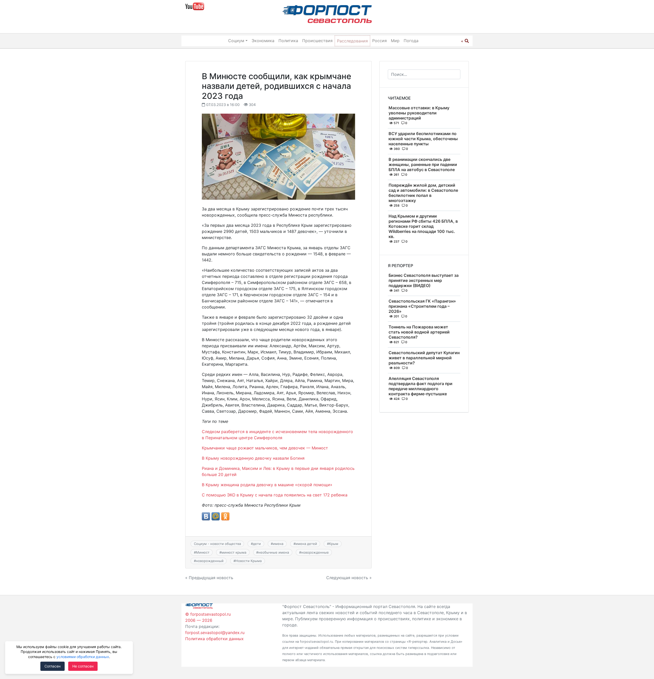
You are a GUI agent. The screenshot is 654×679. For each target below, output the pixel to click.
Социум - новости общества (217, 544)
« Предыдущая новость (209, 577)
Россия (379, 40)
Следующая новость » (349, 577)
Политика (288, 40)
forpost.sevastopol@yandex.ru (214, 632)
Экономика (263, 40)
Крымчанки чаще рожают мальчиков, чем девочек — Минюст (265, 447)
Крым (333, 544)
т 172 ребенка (333, 494)
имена (278, 544)
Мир (395, 40)
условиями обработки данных (82, 656)
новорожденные (315, 552)
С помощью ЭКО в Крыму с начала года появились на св (259, 494)
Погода (411, 40)
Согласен (52, 666)
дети (257, 544)
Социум (236, 40)
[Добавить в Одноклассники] (225, 516)
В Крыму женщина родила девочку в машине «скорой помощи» (267, 484)
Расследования (352, 40)
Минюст (202, 552)
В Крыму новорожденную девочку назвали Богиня (253, 458)
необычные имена (273, 552)
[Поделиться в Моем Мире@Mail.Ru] (216, 516)
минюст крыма (233, 552)
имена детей (306, 544)
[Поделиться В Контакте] (206, 516)
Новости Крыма (249, 561)
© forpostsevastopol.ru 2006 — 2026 (208, 617)
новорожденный (210, 561)
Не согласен (83, 666)
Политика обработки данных (214, 638)
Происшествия (317, 40)
